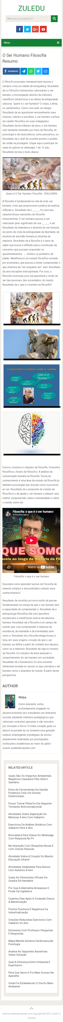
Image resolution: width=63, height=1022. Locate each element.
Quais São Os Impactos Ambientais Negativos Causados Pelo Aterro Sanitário (29, 779)
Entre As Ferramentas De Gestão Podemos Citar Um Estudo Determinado (28, 793)
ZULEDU (31, 8)
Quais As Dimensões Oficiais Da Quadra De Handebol (27, 879)
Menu (7, 42)
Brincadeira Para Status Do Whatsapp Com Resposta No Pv (31, 837)
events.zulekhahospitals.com (17, 1013)
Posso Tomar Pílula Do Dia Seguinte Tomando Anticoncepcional (30, 805)
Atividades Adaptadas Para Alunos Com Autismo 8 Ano (29, 868)
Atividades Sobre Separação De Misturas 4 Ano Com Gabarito (27, 815)
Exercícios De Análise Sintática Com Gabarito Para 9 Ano (30, 826)
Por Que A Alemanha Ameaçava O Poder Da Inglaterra (28, 889)
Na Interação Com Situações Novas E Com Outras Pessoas (30, 847)
